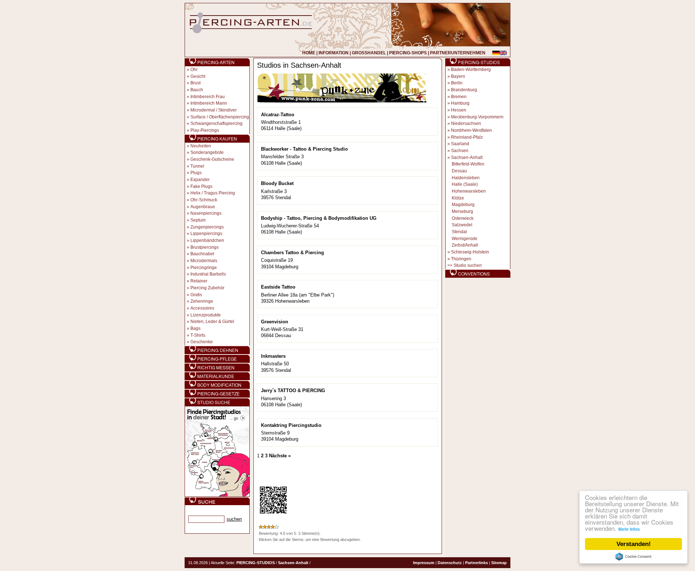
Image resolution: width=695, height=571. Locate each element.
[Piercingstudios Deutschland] (217, 495)
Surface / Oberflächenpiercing (219, 116)
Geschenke (201, 341)
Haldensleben (466, 177)
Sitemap (499, 562)
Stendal (459, 231)
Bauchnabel (202, 253)
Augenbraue (202, 206)
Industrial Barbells (208, 274)
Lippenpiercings (206, 233)
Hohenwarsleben (469, 191)
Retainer (198, 281)
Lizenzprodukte (205, 315)
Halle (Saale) (465, 184)
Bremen (459, 96)
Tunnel (197, 166)
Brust (195, 82)
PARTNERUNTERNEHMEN (457, 52)
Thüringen (461, 258)
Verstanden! (633, 544)
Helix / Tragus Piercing (212, 193)
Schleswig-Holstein (470, 252)
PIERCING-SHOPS (408, 52)
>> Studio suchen (464, 265)
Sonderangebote (207, 152)
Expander (200, 179)
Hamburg (460, 103)
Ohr (194, 69)
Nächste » (280, 455)
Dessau (459, 170)
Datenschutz (450, 562)
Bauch (196, 89)
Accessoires (202, 308)
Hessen (458, 110)
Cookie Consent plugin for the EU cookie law (633, 556)
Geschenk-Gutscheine (212, 159)
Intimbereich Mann (208, 103)
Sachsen (459, 150)
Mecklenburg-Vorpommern (477, 116)
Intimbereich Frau (207, 96)
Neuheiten (200, 145)
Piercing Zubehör (207, 287)
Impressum (423, 562)
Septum (198, 220)
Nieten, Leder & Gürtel (212, 321)
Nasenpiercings (206, 213)
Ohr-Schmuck (203, 199)
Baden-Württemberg (471, 69)
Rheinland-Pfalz (467, 137)
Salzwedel (462, 224)
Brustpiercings (204, 247)
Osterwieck (462, 218)
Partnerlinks (476, 562)
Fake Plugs (201, 186)
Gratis (196, 294)
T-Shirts (197, 335)
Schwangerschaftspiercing (216, 123)
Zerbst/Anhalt (465, 245)
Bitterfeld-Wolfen (468, 164)
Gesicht (197, 76)
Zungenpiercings (207, 227)
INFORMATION (334, 52)
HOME (308, 52)
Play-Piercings (204, 130)
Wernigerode (464, 238)
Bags (195, 328)
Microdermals (203, 260)
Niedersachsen (466, 123)
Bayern (458, 76)
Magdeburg (463, 204)
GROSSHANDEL (369, 52)
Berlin (457, 82)
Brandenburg (464, 89)
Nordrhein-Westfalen (471, 130)
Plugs (196, 172)
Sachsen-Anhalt (467, 157)
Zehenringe (201, 301)
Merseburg (462, 211)
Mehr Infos (629, 529)
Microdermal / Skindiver (213, 110)
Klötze (458, 198)
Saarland (460, 143)
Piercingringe (203, 267)
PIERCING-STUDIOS (255, 562)
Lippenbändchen (207, 240)
